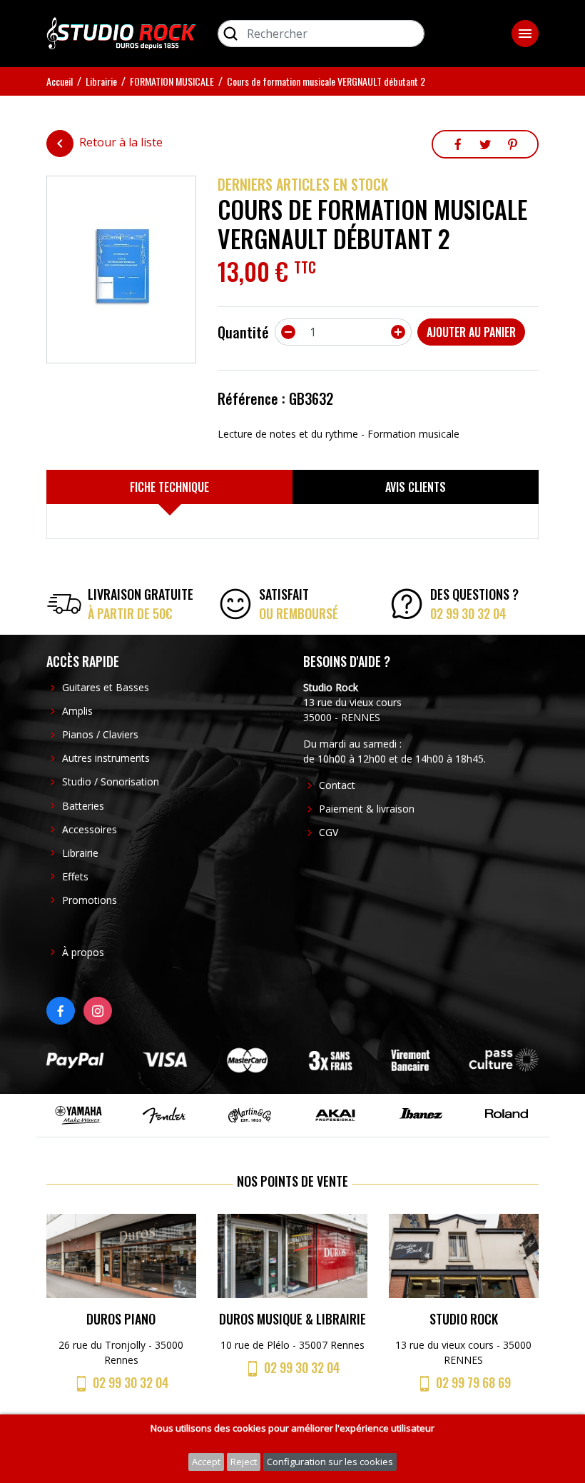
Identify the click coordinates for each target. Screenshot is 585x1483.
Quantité (243, 332)
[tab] (169, 487)
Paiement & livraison (366, 808)
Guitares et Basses (105, 687)
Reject (243, 1461)
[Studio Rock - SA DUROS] (121, 32)
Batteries (83, 806)
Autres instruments (106, 758)
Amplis (77, 711)
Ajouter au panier (471, 332)
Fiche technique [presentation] (169, 487)
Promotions (89, 900)
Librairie (80, 853)
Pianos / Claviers (100, 734)
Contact (337, 785)
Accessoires (89, 829)
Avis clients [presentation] (415, 487)
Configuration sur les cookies (330, 1461)
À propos (83, 952)
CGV (328, 832)
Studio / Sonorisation (110, 781)
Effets (75, 876)
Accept (206, 1461)
